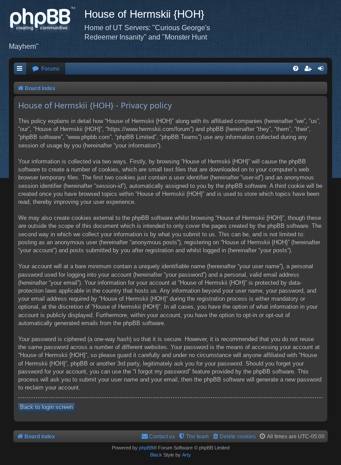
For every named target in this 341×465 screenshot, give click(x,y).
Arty (186, 454)
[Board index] (46, 20)
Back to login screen (46, 407)
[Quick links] (20, 69)
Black (156, 454)
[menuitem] (46, 69)
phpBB (146, 447)
